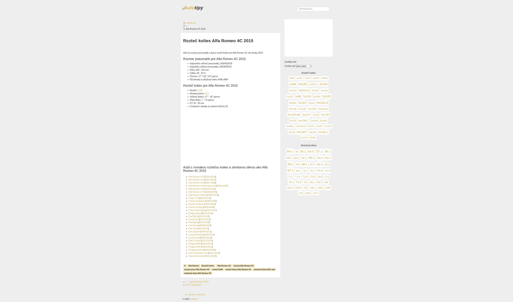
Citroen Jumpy (195, 207)
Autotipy (193, 299)
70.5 (327, 170)
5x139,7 (303, 120)
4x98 (293, 84)
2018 (209, 213)
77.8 (327, 177)
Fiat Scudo (194, 225)
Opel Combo (195, 241)
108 (328, 187)
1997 (207, 180)
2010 (213, 177)
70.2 (312, 170)
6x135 (292, 132)
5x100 (307, 96)
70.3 (319, 170)
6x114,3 (301, 126)
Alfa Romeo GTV (197, 192)
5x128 (316, 115)
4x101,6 (313, 84)
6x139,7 (302, 132)
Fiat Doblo (193, 219)
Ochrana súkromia (196, 294)
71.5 (297, 176)
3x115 (307, 78)
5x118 (302, 108)
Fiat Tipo (193, 228)
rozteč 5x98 (217, 269)
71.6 (305, 176)
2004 (219, 186)
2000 (207, 177)
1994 (207, 204)
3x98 (291, 78)
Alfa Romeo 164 (196, 183)
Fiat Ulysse (194, 231)
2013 (211, 253)
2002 (202, 198)
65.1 (291, 164)
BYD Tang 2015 (194, 285)
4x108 (323, 84)
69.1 (298, 170)
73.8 (320, 176)
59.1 (303, 158)
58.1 (327, 151)
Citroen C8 (194, 198)
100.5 (298, 187)
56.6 (311, 151)
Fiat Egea (193, 222)
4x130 (315, 90)
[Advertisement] (230, 138)
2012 (201, 216)
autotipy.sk (191, 23)
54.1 (290, 151)
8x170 (304, 137)
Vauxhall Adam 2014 (197, 282)
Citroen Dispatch (196, 201)
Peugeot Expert (196, 250)
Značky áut (290, 66)
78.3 (298, 182)
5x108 (326, 96)
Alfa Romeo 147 (196, 177)
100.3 (290, 187)
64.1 (328, 157)
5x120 (312, 108)
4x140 (324, 90)
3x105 (299, 78)
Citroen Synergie (197, 210)
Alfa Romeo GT (196, 189)
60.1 (312, 158)
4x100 (302, 84)
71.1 (290, 176)
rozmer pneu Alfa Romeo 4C (196, 269)
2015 (204, 213)
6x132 (328, 126)
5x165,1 (290, 126)
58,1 (207, 93)
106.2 (320, 188)
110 (301, 193)
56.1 (303, 151)
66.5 (312, 164)
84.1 (312, 182)
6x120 (311, 126)
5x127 (306, 114)
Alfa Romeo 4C (224, 265)
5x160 (323, 120)
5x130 (325, 114)
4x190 (290, 96)
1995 (208, 192)
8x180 (313, 137)
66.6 (319, 164)
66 (297, 164)
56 (296, 151)
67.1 (290, 170)
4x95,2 (324, 78)
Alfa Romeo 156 (196, 180)
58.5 (288, 158)
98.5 (319, 182)
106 (306, 188)
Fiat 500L (193, 216)
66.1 (304, 164)
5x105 (317, 96)
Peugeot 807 (195, 247)
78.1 (291, 182)
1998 (213, 183)
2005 (213, 192)
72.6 (312, 176)
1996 (208, 201)
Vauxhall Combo (196, 256)
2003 (206, 189)
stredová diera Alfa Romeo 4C (197, 273)
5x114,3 (322, 102)
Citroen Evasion (196, 204)
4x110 (293, 90)
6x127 (319, 126)
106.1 (312, 187)
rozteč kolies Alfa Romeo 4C (238, 269)
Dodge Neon (195, 213)
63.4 (320, 158)
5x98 (200, 90)
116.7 (315, 193)
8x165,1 (323, 132)
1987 (207, 183)
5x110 (292, 102)
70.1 (305, 170)
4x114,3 (304, 90)
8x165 (313, 132)
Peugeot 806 (195, 244)
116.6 (307, 193)
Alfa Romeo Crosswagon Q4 (202, 186)
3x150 (316, 78)
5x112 (302, 102)
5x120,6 (323, 108)
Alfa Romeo (193, 265)
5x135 (293, 120)
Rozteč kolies (208, 265)
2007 (213, 180)
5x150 (314, 120)
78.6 (306, 182)
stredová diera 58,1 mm (264, 269)
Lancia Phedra (195, 235)
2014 (207, 198)
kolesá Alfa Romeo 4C (244, 265)
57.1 (319, 151)
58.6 (296, 157)
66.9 (327, 164)
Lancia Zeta (194, 238)
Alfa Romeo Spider (198, 195)
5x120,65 (294, 114)
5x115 (293, 108)
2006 (213, 201)
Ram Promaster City (198, 253)
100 (326, 182)
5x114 (311, 103)
